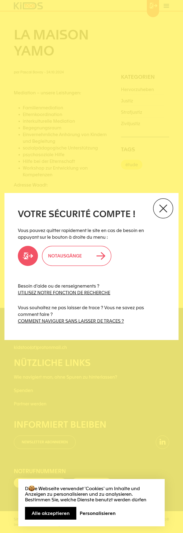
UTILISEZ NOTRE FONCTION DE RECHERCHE (64, 292)
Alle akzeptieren (51, 513)
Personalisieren (98, 513)
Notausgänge (65, 256)
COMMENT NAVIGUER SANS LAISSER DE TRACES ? (71, 321)
